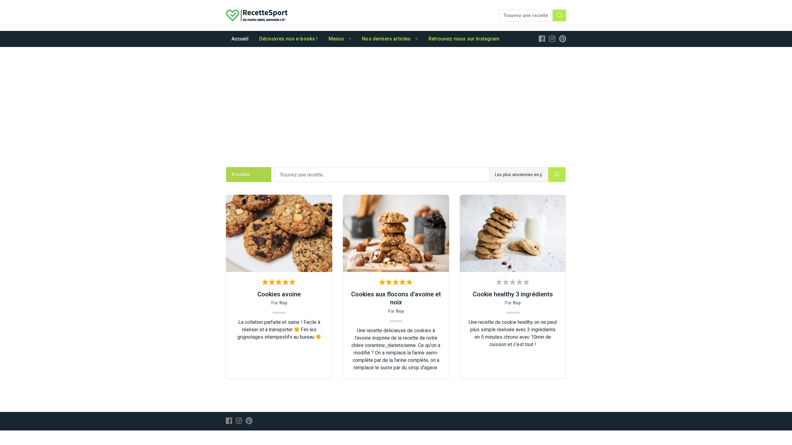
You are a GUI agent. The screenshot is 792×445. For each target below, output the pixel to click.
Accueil (239, 39)
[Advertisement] (396, 93)
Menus (336, 39)
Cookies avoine (279, 294)
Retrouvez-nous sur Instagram (463, 39)
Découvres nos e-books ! (288, 39)
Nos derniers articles (386, 39)
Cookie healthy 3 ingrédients (513, 294)
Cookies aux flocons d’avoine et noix (396, 298)
